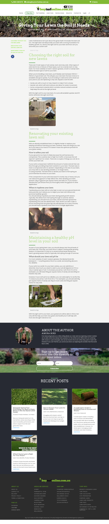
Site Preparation (85, 496)
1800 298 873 (18, 2)
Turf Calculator (85, 493)
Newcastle (37, 509)
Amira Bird (34, 29)
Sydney (36, 489)
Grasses (15, 414)
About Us (69, 13)
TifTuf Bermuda (62, 500)
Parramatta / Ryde (40, 491)
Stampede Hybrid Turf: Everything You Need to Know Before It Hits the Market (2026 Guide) (24, 410)
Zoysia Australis (62, 502)
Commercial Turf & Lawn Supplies (88, 509)
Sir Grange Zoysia (63, 493)
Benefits (22, 458)
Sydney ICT (81, 517)
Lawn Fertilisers (85, 504)
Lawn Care (50, 13)
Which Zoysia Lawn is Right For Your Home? (23, 454)
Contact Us (77, 13)
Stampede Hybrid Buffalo (65, 489)
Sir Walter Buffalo (63, 491)
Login (84, 13)
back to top (34, 50)
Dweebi (65, 517)
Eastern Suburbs (40, 496)
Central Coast (39, 506)
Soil (79, 29)
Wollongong (38, 511)
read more (16, 427)
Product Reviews (23, 414)
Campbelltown (39, 500)
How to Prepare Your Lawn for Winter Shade (54, 408)
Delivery (14, 493)
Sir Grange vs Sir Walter (88, 506)
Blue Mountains (39, 504)
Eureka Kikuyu (61, 498)
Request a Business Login (88, 489)
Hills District (38, 498)
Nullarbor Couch (62, 496)
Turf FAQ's (83, 502)
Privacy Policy (16, 496)
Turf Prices (83, 491)
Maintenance (72, 29)
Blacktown (37, 502)
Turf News (31, 414)
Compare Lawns (85, 498)
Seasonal (61, 411)
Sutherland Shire (40, 493)
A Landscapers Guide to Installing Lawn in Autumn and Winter (85, 409)
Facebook (14, 505)
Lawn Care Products (86, 500)
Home (21, 13)
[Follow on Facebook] (12, 56)
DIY (64, 29)
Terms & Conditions (17, 498)
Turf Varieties (40, 13)
